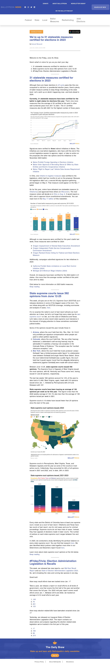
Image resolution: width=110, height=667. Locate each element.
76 (34, 601)
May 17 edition (48, 198)
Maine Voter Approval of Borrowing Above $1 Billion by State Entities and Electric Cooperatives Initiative (55, 165)
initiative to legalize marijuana (50, 176)
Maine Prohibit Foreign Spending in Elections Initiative (53, 162)
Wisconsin (65, 191)
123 (34, 606)
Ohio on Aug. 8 (59, 194)
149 (34, 599)
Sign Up (55, 655)
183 (34, 631)
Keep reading (35, 286)
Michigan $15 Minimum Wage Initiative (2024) (50, 270)
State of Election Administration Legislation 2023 (60, 570)
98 (34, 633)
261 (34, 604)
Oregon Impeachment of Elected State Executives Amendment (56, 246)
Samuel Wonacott (36, 44)
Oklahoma (33, 191)
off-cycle (61, 85)
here (48, 307)
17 (34, 628)
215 (34, 635)
